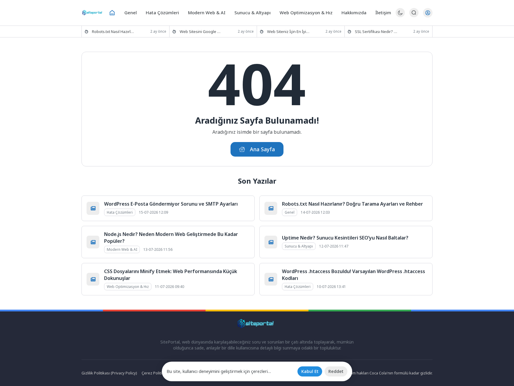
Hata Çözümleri (162, 12)
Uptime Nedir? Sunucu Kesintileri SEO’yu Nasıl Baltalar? (345, 237)
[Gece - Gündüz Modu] (400, 15)
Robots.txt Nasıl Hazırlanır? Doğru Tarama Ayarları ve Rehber (352, 204)
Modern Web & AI (206, 12)
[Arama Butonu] (414, 12)
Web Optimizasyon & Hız (306, 12)
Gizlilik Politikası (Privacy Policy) (109, 373)
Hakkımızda (353, 12)
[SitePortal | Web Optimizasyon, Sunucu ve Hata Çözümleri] (93, 12)
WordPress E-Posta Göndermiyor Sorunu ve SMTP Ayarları (171, 204)
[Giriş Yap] (427, 13)
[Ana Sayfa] (112, 13)
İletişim (383, 12)
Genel (130, 12)
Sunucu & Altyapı (252, 12)
